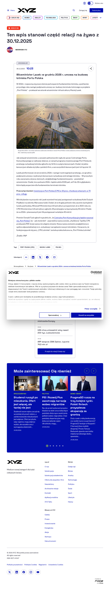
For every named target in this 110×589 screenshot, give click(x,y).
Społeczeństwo (20, 394)
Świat (75, 18)
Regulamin (43, 565)
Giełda (47, 515)
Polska (58, 247)
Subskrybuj (96, 10)
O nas (47, 467)
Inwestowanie (50, 523)
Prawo (47, 519)
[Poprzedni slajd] (86, 370)
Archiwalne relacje (51, 488)
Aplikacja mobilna (51, 497)
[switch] (90, 3)
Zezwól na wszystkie (86, 315)
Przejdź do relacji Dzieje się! (55, 351)
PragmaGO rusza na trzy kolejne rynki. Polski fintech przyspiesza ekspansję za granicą (82, 406)
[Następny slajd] (93, 370)
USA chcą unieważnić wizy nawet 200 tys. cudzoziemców (53, 331)
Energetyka (49, 528)
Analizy (38, 18)
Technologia (51, 18)
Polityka (64, 18)
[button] (47, 445)
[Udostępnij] (90, 68)
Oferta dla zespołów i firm (54, 480)
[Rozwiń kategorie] (100, 17)
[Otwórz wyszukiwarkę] (74, 10)
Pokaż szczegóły (91, 309)
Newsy (78, 394)
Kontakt (48, 493)
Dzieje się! (15, 18)
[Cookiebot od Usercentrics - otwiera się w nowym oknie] (92, 272)
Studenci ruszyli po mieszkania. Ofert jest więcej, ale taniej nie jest (26, 402)
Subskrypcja (49, 471)
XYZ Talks (48, 502)
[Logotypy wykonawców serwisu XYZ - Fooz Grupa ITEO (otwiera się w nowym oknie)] (99, 582)
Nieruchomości (50, 541)
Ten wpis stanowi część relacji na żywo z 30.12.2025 (53, 38)
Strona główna (18, 266)
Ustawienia (55, 565)
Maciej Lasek (45, 247)
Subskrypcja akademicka (54, 475)
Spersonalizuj (53, 315)
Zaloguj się (83, 10)
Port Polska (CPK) (27, 247)
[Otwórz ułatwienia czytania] (84, 3)
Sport (85, 18)
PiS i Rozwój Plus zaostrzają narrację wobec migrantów (54, 401)
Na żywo (30, 266)
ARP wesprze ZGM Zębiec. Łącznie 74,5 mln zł (53, 343)
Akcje (47, 532)
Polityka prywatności (15, 565)
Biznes (26, 18)
